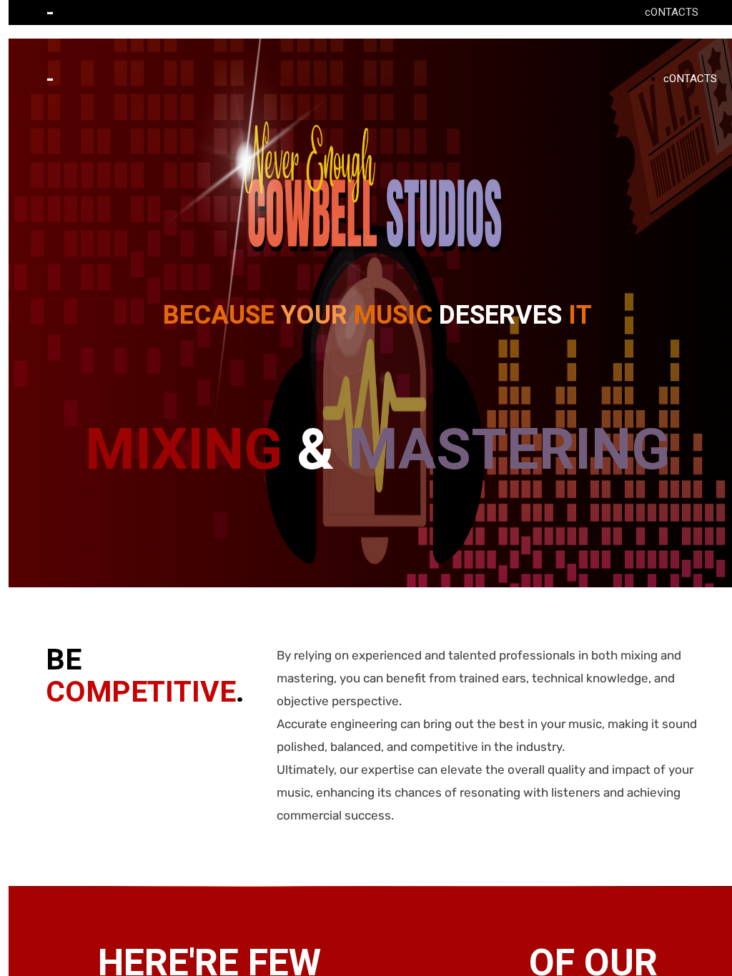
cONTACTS (671, 12)
